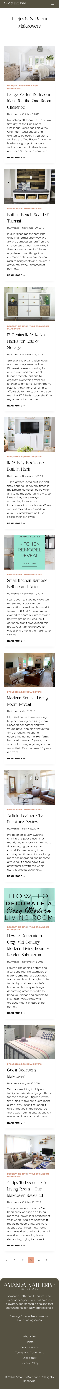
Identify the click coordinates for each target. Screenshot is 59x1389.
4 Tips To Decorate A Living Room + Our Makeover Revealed (26, 1189)
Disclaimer (29, 1357)
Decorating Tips (17, 326)
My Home (12, 86)
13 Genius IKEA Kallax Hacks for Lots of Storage (26, 341)
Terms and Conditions (29, 1352)
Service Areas (29, 1347)
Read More (16, 157)
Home (30, 1342)
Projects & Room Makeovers (24, 208)
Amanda (14, 114)
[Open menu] (52, 3)
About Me (29, 1336)
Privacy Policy (30, 1363)
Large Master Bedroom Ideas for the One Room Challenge (29, 101)
